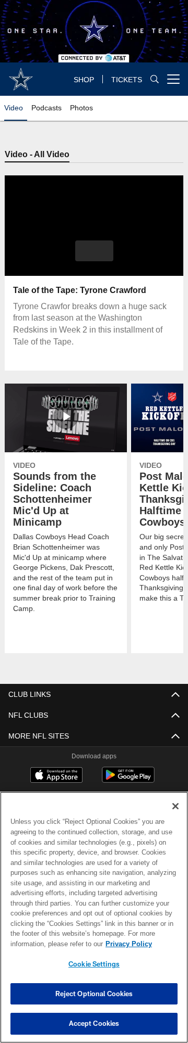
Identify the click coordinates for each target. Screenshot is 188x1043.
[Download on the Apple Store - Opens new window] (56, 776)
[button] (94, 251)
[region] (94, 917)
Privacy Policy (45, 943)
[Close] (175, 806)
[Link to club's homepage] (20, 75)
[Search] (154, 79)
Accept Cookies (94, 1023)
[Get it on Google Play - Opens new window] (128, 780)
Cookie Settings (94, 964)
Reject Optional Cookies (94, 993)
